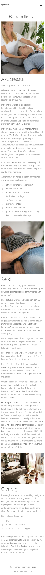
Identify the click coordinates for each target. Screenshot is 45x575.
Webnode (28, 571)
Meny (41, 4)
